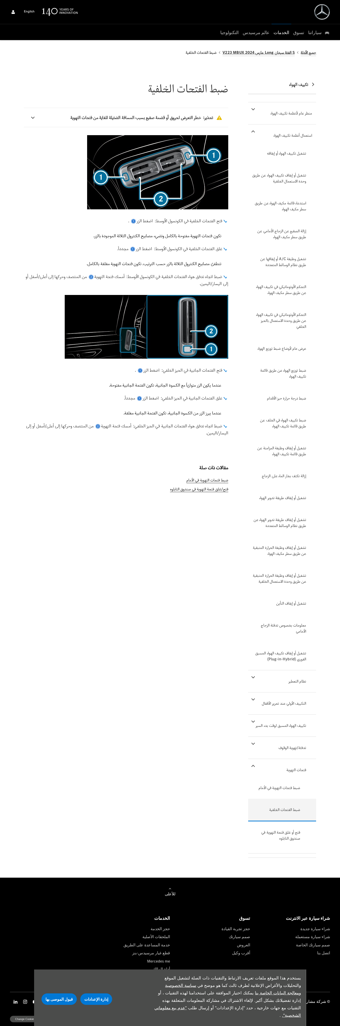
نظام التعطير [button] (297, 681)
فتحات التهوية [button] (296, 769)
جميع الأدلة (308, 52)
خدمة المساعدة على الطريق (146, 945)
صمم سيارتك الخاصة (313, 945)
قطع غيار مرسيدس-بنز (151, 953)
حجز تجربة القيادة (236, 928)
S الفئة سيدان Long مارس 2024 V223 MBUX (259, 52)
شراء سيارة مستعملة (312, 936)
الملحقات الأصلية (156, 936)
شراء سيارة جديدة (315, 928)
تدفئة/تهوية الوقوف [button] (292, 747)
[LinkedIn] (15, 1002)
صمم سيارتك (239, 936)
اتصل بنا (323, 953)
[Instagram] (25, 1002)
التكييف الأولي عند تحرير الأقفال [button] (284, 703)
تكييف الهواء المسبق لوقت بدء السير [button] (281, 725)
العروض (243, 945)
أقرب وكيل (241, 953)
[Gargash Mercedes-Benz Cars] (322, 12)
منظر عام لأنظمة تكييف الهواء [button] (291, 113)
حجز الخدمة (160, 928)
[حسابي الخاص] (13, 12)
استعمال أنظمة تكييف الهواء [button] (293, 135)
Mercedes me (158, 961)
